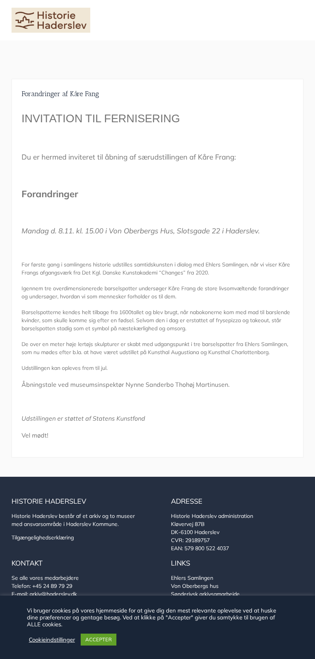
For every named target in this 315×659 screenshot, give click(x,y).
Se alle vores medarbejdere (45, 577)
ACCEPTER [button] (98, 639)
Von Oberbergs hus (195, 585)
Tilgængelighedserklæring (43, 537)
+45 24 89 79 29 (52, 585)
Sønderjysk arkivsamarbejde (205, 594)
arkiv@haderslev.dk (53, 594)
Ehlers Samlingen (192, 577)
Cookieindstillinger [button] (52, 639)
